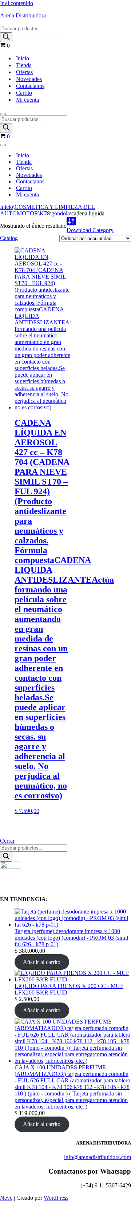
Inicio (22, 58)
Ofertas (24, 72)
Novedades (29, 79)
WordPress (56, 1198)
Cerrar (7, 841)
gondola (60, 213)
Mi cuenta (27, 100)
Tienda (24, 65)
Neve (6, 1198)
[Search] (6, 37)
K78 (45, 213)
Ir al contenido (16, 3)
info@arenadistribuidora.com (97, 1157)
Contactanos (30, 86)
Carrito (24, 93)
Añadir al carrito (41, 962)
